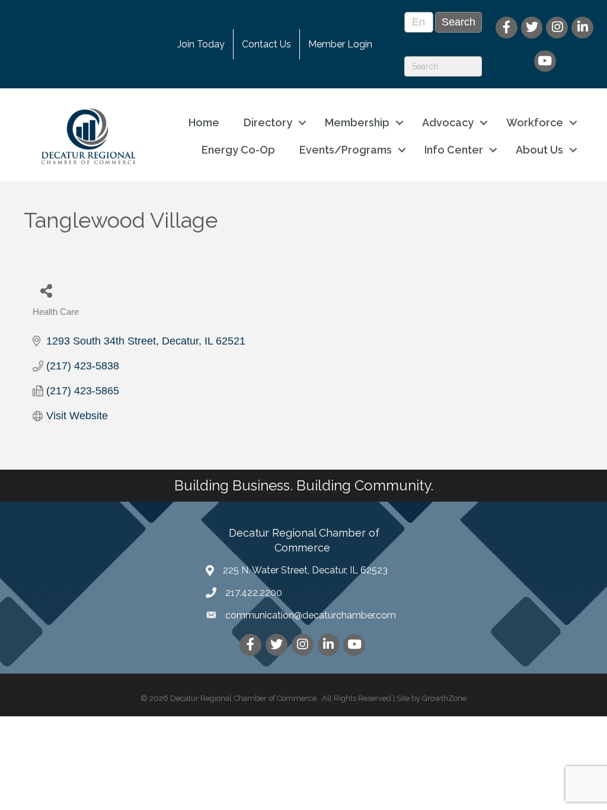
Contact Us (266, 44)
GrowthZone (444, 698)
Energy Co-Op (238, 149)
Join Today (201, 44)
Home (204, 122)
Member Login (340, 44)
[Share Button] (46, 290)
